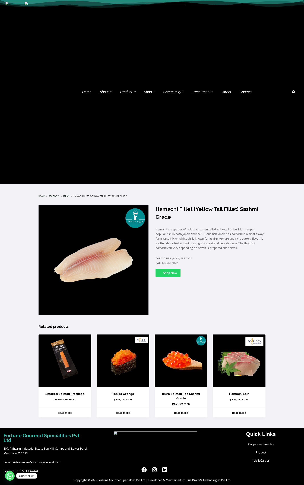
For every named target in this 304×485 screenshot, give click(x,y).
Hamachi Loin (239, 394)
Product (126, 92)
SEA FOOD (186, 258)
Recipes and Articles (261, 444)
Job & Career (261, 460)
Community (172, 92)
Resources (200, 92)
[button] (106, 91)
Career (226, 92)
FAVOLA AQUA (170, 262)
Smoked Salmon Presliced (65, 394)
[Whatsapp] (10, 476)
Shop (148, 92)
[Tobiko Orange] (123, 360)
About (104, 92)
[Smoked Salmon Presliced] (65, 360)
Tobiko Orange (123, 394)
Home (86, 92)
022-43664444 (29, 471)
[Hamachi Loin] (239, 360)
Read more (65, 412)
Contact (245, 92)
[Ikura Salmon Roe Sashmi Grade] (181, 360)
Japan (175, 258)
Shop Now (170, 273)
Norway (59, 399)
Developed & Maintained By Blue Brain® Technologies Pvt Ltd (189, 480)
